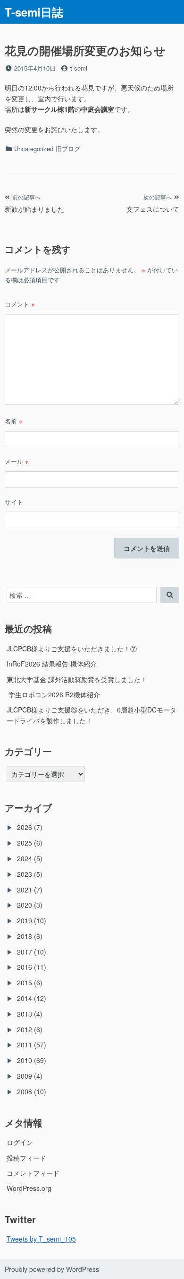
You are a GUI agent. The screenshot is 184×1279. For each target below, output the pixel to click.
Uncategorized (33, 148)
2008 (24, 1091)
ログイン (20, 1142)
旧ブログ (68, 148)
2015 (24, 982)
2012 (24, 1029)
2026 (24, 827)
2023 (24, 874)
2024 (24, 858)
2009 (24, 1076)
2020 (24, 905)
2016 (24, 967)
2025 (24, 842)
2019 (24, 920)
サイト (14, 501)
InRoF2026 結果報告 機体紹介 (52, 663)
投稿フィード (26, 1157)
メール (17, 461)
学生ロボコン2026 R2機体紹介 (53, 694)
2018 (24, 936)
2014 (24, 998)
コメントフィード (33, 1173)
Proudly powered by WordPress (52, 1269)
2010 (24, 1060)
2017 (24, 951)
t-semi (78, 67)
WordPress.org (29, 1188)
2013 (24, 1013)
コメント (20, 303)
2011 (24, 1044)
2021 (24, 889)
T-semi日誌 (34, 12)
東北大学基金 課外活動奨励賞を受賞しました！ (77, 679)
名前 (14, 420)
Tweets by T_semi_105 (41, 1238)
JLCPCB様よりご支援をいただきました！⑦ (72, 648)
